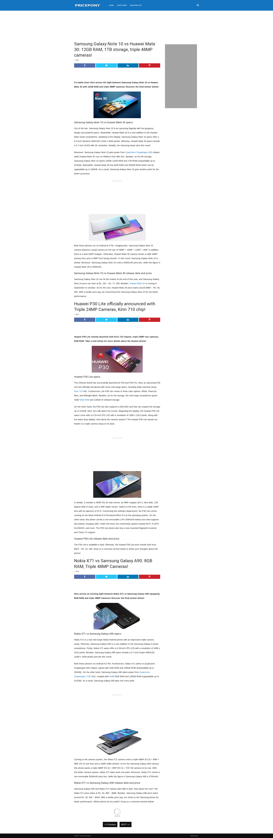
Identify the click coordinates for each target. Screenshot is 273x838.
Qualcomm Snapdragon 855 (138, 152)
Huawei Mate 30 (138, 283)
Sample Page (194, 836)
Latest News (122, 5)
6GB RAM (84, 400)
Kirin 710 (78, 391)
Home (111, 5)
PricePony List (136, 5)
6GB (111, 676)
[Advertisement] (136, 25)
